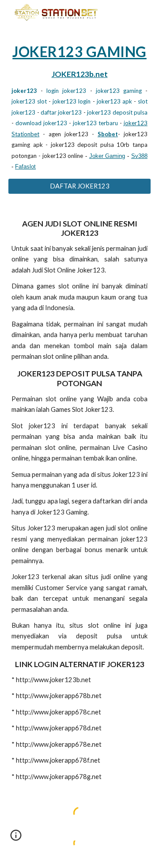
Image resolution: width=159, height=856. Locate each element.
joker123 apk (114, 101)
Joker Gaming (107, 156)
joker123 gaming (119, 90)
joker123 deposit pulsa (117, 112)
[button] (15, 838)
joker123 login (72, 101)
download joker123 (41, 123)
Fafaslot (25, 166)
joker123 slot (29, 101)
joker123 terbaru (95, 123)
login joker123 (66, 90)
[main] (79, 106)
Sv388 (139, 156)
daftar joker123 (61, 112)
